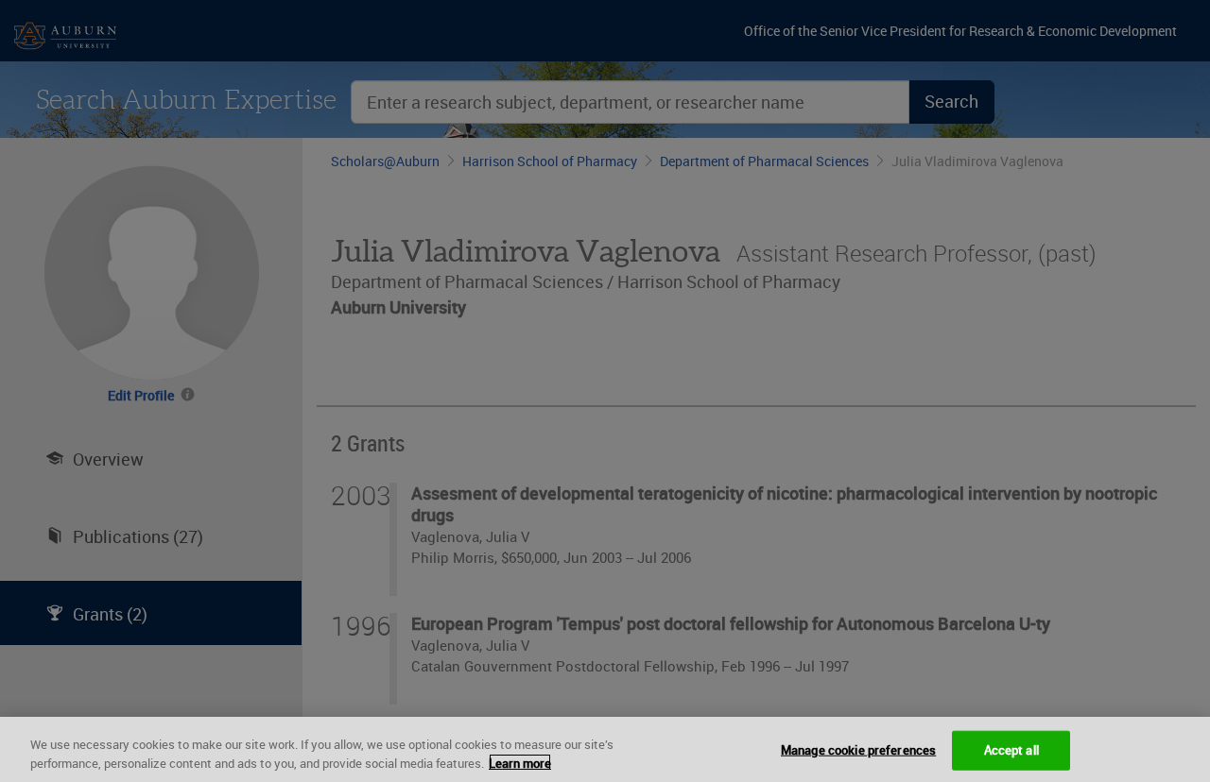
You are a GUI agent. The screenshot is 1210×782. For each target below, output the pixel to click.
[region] (605, 749)
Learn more (520, 762)
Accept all (1011, 749)
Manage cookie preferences (858, 749)
